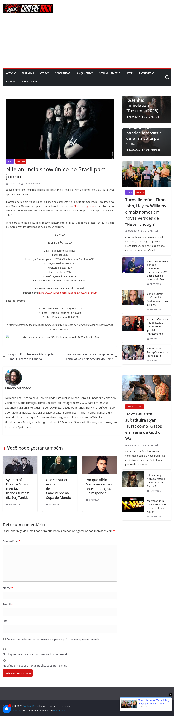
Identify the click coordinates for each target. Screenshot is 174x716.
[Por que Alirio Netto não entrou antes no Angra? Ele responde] (99, 458)
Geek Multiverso (109, 73)
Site (5, 621)
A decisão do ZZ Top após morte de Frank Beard (157, 352)
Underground (30, 81)
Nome (8, 588)
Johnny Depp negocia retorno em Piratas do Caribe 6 (156, 481)
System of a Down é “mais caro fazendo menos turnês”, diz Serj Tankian (18, 488)
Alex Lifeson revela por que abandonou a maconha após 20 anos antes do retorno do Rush (157, 270)
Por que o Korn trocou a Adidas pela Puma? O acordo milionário (30, 356)
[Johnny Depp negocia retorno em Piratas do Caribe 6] (133, 483)
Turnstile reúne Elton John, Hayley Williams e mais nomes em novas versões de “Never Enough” (145, 212)
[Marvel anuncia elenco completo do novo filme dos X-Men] (133, 509)
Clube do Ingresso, (84, 206)
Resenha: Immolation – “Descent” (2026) (142, 105)
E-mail (8, 604)
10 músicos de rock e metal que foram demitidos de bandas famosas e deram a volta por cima (146, 130)
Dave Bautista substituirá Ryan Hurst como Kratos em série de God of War (143, 426)
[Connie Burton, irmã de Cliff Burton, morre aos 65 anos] (133, 302)
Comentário (11, 541)
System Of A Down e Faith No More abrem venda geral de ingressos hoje (157, 326)
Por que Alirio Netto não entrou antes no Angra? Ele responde (99, 486)
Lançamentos (84, 73)
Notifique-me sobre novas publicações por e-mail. (35, 665)
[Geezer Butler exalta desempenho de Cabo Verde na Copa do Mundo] (59, 458)
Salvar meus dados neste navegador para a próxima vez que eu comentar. (54, 639)
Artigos (44, 73)
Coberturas (62, 73)
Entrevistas (146, 73)
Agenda (10, 81)
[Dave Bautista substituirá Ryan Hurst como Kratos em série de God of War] (146, 388)
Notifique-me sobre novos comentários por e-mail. (35, 654)
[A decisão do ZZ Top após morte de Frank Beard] (133, 355)
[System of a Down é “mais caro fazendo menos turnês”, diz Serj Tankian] (20, 458)
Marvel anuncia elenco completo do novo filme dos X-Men (157, 506)
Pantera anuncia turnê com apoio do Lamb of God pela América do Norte (89, 356)
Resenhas (28, 73)
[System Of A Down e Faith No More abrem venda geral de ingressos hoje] (133, 329)
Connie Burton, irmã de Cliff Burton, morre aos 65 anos (157, 299)
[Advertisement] (87, 43)
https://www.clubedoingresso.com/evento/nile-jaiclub (67, 292)
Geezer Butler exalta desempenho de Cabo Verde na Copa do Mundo (58, 488)
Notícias (10, 73)
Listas (130, 73)
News (9, 161)
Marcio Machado (32, 183)
